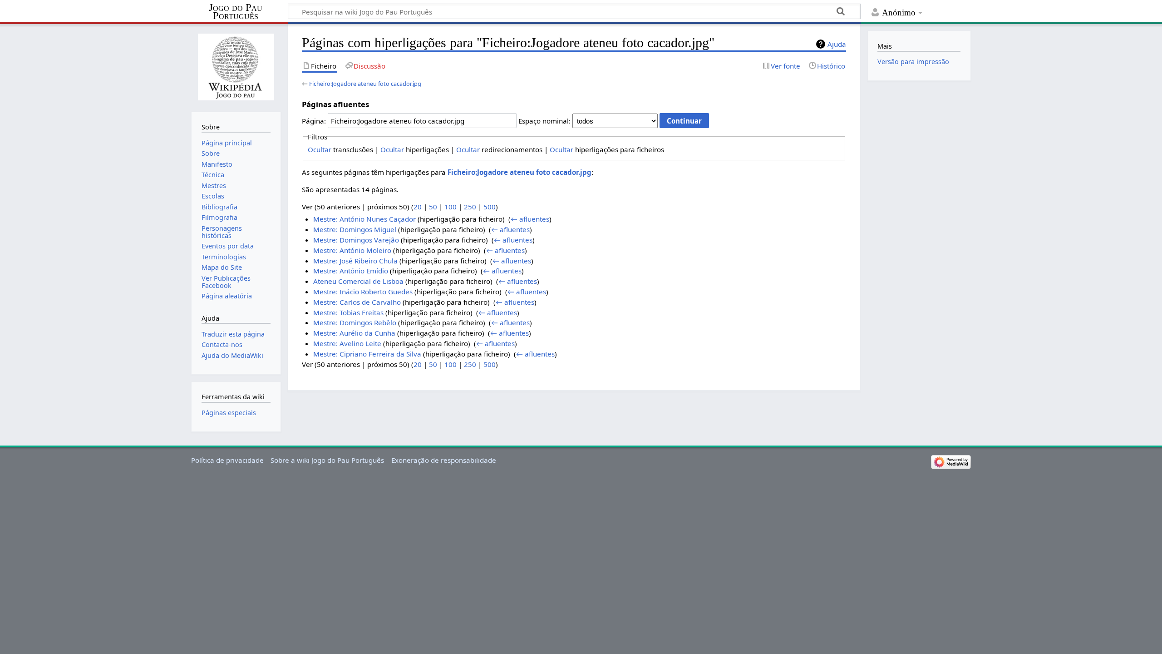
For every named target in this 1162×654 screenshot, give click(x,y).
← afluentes (530, 218)
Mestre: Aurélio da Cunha (354, 332)
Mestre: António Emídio (350, 270)
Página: (314, 120)
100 (450, 206)
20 (418, 206)
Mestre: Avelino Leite (347, 343)
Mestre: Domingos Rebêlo (354, 322)
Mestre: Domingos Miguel (354, 229)
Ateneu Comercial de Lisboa (358, 281)
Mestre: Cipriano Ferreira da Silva (367, 353)
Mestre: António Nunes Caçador (364, 218)
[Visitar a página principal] (236, 67)
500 (489, 206)
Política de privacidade (227, 460)
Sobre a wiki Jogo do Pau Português (327, 460)
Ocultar (319, 149)
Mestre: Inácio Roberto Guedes (363, 291)
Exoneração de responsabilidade (443, 460)
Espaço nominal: (544, 120)
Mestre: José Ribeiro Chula (355, 260)
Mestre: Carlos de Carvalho (357, 302)
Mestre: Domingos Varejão (356, 239)
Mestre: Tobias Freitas (348, 312)
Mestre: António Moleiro (352, 250)
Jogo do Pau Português (235, 12)
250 (470, 206)
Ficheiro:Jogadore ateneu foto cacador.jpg (365, 83)
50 (433, 206)
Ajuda (836, 44)
